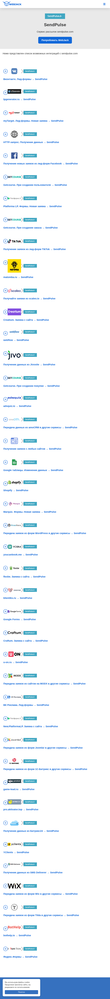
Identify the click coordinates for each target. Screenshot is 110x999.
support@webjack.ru (15, 994)
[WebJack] (15, 3)
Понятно (21, 992)
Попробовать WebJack (55, 40)
